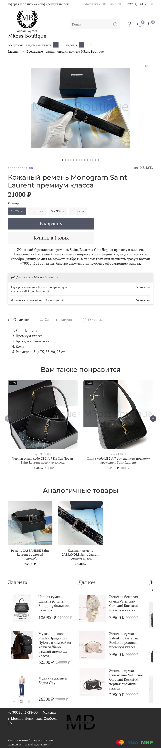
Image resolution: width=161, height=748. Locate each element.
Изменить (51, 277)
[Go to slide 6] (76, 160)
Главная (13, 51)
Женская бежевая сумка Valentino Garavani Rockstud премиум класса (123, 603)
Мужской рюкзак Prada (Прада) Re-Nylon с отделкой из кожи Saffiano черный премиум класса (54, 644)
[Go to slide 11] (90, 160)
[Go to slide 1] (62, 160)
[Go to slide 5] (73, 160)
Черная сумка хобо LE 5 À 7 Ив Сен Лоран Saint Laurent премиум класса (42, 460)
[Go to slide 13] (95, 160)
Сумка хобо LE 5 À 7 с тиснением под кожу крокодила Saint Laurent (118, 460)
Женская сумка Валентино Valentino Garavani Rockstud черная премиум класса (126, 679)
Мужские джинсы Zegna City (52, 680)
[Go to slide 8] (81, 160)
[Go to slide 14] (98, 160)
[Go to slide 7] (79, 160)
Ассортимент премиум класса (30, 45)
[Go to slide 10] (87, 160)
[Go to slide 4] (70, 160)
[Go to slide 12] (92, 160)
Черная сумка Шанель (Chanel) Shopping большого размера (54, 603)
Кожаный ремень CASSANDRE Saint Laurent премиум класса (80, 554)
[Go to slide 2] (65, 160)
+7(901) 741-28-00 (139, 4)
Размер (13, 203)
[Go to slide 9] (84, 160)
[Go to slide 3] (68, 160)
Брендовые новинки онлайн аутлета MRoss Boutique (65, 51)
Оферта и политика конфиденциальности (39, 4)
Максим (49, 712)
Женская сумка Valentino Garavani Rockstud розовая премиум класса (124, 640)
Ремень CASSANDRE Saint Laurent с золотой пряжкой (30, 554)
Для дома (70, 45)
